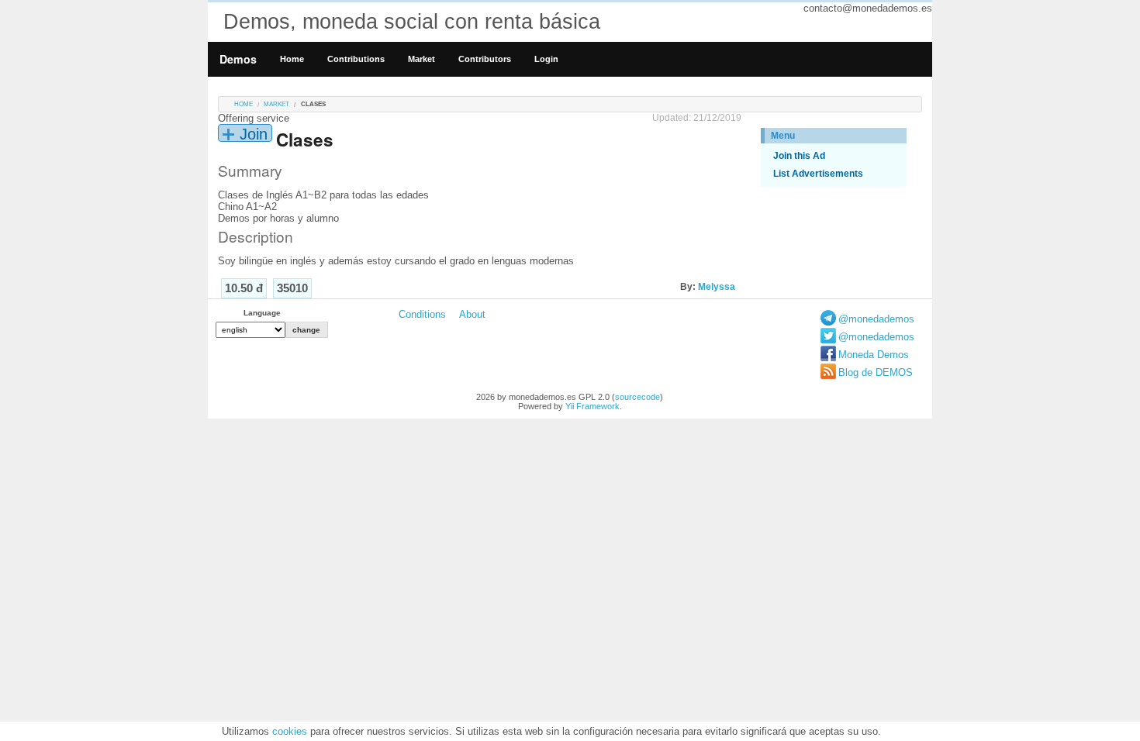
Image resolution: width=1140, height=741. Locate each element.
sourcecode (637, 397)
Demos (238, 59)
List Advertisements (818, 173)
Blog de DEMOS (875, 372)
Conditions (422, 314)
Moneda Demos (873, 354)
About (472, 314)
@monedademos (876, 319)
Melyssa (716, 286)
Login (546, 59)
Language (262, 312)
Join (254, 134)
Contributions (356, 59)
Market (421, 59)
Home (292, 59)
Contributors (484, 59)
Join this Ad (799, 155)
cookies (289, 731)
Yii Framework (592, 406)
